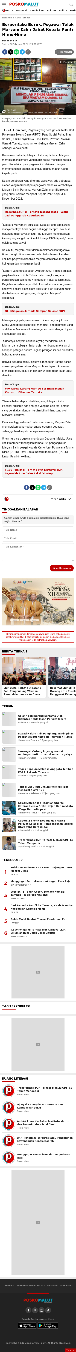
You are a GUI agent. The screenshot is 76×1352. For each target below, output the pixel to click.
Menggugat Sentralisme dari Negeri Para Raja (40, 881)
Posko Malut (9, 40)
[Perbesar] (38, 113)
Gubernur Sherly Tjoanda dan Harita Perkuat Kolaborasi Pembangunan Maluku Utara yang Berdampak (45, 823)
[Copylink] (28, 52)
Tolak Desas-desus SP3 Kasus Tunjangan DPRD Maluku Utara (41, 869)
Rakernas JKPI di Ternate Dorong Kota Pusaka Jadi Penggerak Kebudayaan (36, 213)
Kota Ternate (22, 17)
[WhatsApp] (16, 52)
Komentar (66, 51)
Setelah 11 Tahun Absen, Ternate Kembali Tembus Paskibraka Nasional (38, 893)
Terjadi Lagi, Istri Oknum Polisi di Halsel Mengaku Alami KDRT (43, 788)
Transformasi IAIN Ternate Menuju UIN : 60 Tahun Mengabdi (45, 842)
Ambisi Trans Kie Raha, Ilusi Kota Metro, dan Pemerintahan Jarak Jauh (43, 1123)
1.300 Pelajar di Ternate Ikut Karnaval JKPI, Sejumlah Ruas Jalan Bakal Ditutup (34, 471)
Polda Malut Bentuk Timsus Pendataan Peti (39, 919)
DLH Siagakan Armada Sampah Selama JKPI (35, 311)
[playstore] (47, 1326)
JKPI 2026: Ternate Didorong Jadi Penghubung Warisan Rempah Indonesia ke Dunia (22, 691)
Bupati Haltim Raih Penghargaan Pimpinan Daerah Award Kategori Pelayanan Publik (46, 735)
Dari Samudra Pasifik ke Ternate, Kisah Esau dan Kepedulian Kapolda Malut (42, 907)
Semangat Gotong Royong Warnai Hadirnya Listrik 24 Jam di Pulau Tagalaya (45, 753)
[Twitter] (10, 52)
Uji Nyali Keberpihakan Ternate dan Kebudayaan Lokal (40, 1106)
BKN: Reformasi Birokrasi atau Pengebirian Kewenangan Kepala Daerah (45, 1139)
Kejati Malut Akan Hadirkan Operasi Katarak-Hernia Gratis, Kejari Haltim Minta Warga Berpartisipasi (45, 806)
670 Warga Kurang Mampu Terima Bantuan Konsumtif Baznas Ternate (34, 390)
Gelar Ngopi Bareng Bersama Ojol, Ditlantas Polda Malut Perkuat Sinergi (42, 717)
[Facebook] (4, 52)
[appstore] (27, 1326)
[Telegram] (22, 52)
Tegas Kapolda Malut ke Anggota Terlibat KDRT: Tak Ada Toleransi (45, 771)
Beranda (7, 17)
